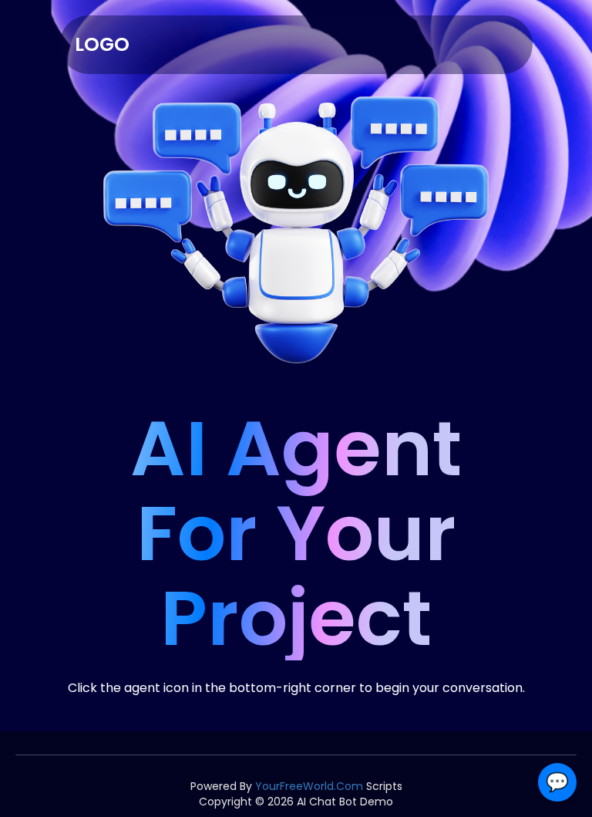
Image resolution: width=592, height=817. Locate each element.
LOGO (102, 44)
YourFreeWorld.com (309, 786)
